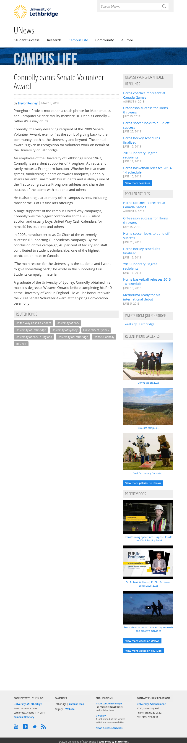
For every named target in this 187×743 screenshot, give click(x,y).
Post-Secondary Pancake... (148, 473)
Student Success (26, 40)
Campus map (76, 704)
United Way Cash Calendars (33, 323)
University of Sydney (65, 330)
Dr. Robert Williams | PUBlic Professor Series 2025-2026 (148, 583)
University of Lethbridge (31, 330)
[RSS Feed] (44, 727)
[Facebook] (26, 727)
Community (104, 40)
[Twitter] (35, 727)
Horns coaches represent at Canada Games (144, 95)
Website (70, 709)
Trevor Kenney (28, 103)
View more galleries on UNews (143, 483)
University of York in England (34, 337)
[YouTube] (17, 727)
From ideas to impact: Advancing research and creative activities (148, 629)
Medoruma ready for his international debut (141, 297)
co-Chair (21, 343)
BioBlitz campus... (148, 427)
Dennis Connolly (104, 337)
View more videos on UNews (142, 641)
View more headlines (137, 183)
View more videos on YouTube (143, 650)
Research (54, 40)
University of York (68, 323)
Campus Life (78, 40)
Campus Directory (24, 717)
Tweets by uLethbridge (138, 324)
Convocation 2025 (148, 382)
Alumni (127, 40)
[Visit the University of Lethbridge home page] (36, 18)
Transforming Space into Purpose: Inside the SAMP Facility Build (148, 538)
